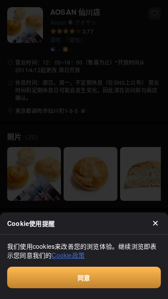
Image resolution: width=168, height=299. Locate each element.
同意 (84, 277)
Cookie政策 (68, 255)
